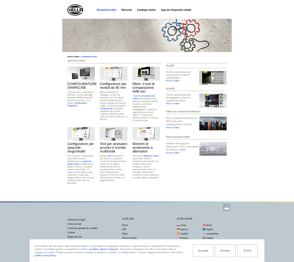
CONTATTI (71, 232)
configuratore (106, 108)
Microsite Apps (129, 238)
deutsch (184, 229)
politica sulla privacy (45, 255)
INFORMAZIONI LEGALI (76, 219)
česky (183, 225)
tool (109, 156)
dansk (209, 225)
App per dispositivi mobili (176, 9)
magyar (209, 238)
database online (151, 156)
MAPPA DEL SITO (74, 236)
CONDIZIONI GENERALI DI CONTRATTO (82, 228)
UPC (124, 229)
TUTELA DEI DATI (74, 224)
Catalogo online (146, 9)
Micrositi (126, 9)
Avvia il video (172, 80)
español (184, 233)
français (184, 238)
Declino (225, 250)
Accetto (203, 250)
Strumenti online (106, 9)
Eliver (125, 225)
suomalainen (212, 233)
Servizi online (73, 57)
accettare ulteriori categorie (103, 249)
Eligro (125, 233)
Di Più (247, 250)
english (209, 229)
